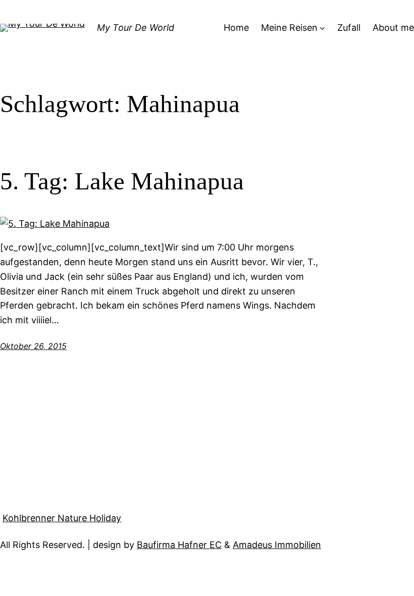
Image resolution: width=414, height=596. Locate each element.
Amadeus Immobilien (277, 544)
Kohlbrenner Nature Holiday (62, 518)
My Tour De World (135, 27)
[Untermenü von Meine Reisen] (322, 28)
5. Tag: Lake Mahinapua (122, 181)
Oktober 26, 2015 (33, 346)
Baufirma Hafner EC (179, 544)
